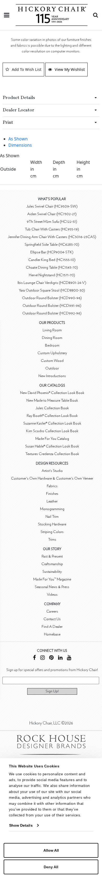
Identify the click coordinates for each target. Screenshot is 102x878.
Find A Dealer (52, 627)
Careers (52, 611)
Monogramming (52, 509)
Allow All (51, 850)
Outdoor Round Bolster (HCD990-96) (52, 298)
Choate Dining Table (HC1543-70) (52, 267)
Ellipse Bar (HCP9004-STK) (51, 252)
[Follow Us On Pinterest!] (51, 658)
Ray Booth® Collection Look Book (52, 416)
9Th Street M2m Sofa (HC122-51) (52, 222)
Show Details (21, 825)
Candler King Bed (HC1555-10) (52, 260)
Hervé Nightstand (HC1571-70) (52, 275)
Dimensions (20, 145)
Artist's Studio (52, 471)
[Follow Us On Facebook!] (34, 658)
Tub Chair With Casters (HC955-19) (52, 229)
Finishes (52, 494)
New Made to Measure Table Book (52, 400)
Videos (52, 594)
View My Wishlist (70, 69)
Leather (52, 501)
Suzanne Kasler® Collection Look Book (52, 423)
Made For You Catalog (52, 439)
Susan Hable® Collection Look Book (52, 446)
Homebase (52, 634)
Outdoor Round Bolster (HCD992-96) (52, 313)
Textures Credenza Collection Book (52, 454)
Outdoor (52, 368)
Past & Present (52, 556)
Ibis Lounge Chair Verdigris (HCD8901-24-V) (52, 283)
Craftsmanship (52, 564)
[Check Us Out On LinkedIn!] (60, 658)
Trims (52, 539)
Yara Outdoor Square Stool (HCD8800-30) (52, 290)
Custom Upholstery (52, 353)
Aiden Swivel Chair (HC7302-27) (52, 214)
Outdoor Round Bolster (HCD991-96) (51, 306)
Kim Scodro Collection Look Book (52, 431)
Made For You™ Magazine (52, 579)
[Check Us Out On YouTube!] (69, 658)
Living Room (52, 330)
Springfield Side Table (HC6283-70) (52, 244)
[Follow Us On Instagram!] (42, 658)
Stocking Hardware (52, 524)
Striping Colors (52, 532)
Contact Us (52, 619)
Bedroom (52, 345)
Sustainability (52, 572)
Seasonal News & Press (52, 587)
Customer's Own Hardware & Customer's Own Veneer (52, 478)
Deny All (51, 867)
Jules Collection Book (52, 408)
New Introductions (52, 376)
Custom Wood (52, 361)
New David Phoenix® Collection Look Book (52, 393)
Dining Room (52, 338)
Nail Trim (52, 517)
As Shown (18, 139)
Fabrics (52, 486)
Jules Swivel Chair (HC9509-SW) (52, 206)
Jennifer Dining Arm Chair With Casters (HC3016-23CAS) (52, 237)
